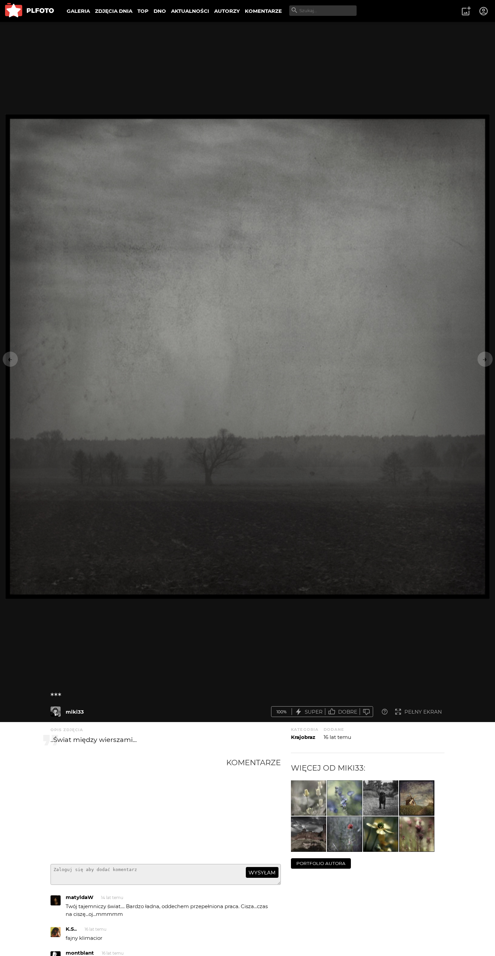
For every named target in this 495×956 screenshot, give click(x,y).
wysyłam (262, 872)
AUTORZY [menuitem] (227, 11)
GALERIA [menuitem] (78, 11)
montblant (80, 953)
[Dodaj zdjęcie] (466, 11)
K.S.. (71, 929)
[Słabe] (366, 712)
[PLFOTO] (29, 11)
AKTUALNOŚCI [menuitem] (190, 11)
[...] (308, 798)
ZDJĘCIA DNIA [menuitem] (113, 11)
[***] (56, 712)
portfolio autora (320, 863)
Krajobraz (303, 737)
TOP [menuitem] (142, 11)
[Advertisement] (138, 808)
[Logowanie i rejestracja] (483, 11)
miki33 (75, 712)
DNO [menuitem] (160, 11)
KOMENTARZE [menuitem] (263, 11)
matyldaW (79, 897)
